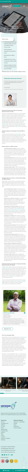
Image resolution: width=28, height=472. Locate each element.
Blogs (2, 433)
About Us (3, 422)
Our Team (3, 426)
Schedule (15, 423)
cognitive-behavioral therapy (19, 208)
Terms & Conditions (17, 428)
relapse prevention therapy (13, 210)
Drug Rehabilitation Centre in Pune (7, 448)
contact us (16, 281)
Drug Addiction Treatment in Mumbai (8, 446)
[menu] (24, 6)
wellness (13, 276)
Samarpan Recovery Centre (7, 268)
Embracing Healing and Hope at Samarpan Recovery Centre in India (10, 45)
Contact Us (3, 436)
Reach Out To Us (7, 328)
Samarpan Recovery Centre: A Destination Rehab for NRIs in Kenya (10, 61)
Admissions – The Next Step (19, 422)
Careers (2, 435)
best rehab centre (23, 337)
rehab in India (17, 126)
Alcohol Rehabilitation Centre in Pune (8, 450)
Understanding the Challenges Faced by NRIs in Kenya (10, 51)
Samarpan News (4, 429)
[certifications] (3, 461)
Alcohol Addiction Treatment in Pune (8, 452)
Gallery (2, 428)
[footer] (3, 454)
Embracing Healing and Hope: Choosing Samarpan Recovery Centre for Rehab (10, 67)
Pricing (15, 425)
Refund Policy (16, 426)
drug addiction (19, 134)
